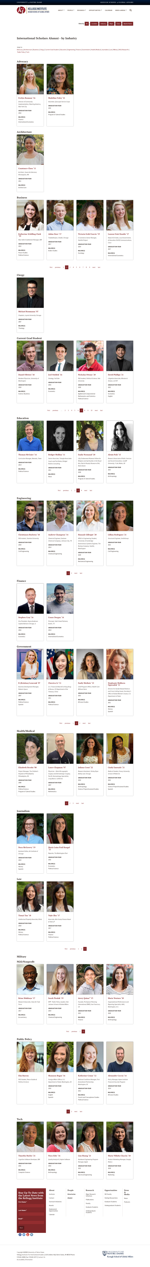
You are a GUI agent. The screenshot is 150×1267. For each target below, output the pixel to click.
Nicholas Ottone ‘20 (87, 374)
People (70, 10)
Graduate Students (92, 1207)
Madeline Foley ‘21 (56, 98)
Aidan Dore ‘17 (54, 234)
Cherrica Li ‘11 (54, 683)
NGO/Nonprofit (124, 50)
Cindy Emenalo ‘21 (116, 767)
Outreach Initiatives (55, 1202)
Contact (51, 1198)
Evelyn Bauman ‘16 (26, 98)
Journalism (105, 50)
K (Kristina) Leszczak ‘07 (29, 683)
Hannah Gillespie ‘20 (87, 534)
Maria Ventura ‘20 (116, 998)
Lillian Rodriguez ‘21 (117, 534)
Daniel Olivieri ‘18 (26, 374)
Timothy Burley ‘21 (26, 1155)
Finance (78, 50)
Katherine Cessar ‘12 (87, 1075)
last (99, 267)
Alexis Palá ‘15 (114, 454)
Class (118, 24)
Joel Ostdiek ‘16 (55, 374)
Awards (51, 1205)
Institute (52, 1194)
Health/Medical (96, 50)
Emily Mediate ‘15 (86, 683)
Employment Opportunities (53, 1210)
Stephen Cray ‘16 (25, 617)
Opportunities (95, 10)
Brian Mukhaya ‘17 (26, 998)
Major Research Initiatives (91, 1195)
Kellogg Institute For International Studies (30, 1255)
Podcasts (127, 1202)
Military (115, 50)
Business (36, 50)
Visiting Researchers (111, 1198)
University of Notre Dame (36, 1252)
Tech (27, 52)
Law (110, 50)
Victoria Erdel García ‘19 (89, 234)
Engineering (71, 50)
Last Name (22, 1210)
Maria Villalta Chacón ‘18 (119, 1155)
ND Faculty (108, 1194)
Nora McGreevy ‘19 (26, 847)
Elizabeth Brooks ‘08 (27, 767)
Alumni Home (128, 24)
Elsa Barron (23, 1075)
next (93, 267)
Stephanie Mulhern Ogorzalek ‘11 (116, 684)
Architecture (28, 50)
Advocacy (20, 50)
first (51, 267)
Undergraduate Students (91, 1212)
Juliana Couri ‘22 (85, 767)
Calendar (108, 10)
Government (86, 50)
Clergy (42, 50)
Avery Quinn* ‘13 (85, 998)
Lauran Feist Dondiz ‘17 (118, 234)
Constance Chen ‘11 (27, 168)
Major (111, 24)
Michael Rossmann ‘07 (28, 311)
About (60, 10)
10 (91, 410)
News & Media (120, 10)
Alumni (70, 1198)
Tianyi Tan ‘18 (24, 915)
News (126, 1198)
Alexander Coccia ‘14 (117, 1075)
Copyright (20, 1252)
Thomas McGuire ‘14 (27, 454)
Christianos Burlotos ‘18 (29, 534)
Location (94, 24)
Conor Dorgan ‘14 (56, 617)
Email (20, 1219)
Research (81, 10)
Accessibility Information (25, 1260)
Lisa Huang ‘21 (84, 1155)
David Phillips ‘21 (115, 374)
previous (58, 267)
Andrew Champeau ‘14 (58, 534)
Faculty (88, 1203)
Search (130, 11)
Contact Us (41, 1257)
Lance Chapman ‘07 (57, 767)
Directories (72, 1194)
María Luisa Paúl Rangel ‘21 (59, 848)
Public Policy (21, 52)
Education (63, 50)
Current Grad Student (52, 50)
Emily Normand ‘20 (86, 454)
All (86, 24)
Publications (90, 1200)
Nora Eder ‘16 (54, 1155)
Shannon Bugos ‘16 (56, 1075)
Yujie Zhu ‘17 (54, 915)
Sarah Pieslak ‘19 (55, 998)
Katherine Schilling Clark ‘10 (29, 235)
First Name (22, 1202)
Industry (103, 24)
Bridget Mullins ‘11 (56, 454)
